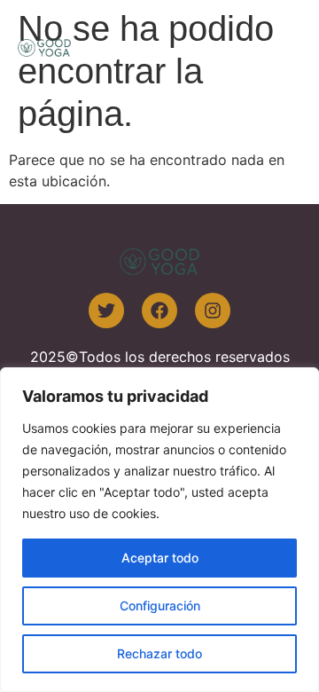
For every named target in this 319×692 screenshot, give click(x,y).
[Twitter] (106, 310)
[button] (281, 47)
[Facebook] (159, 310)
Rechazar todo (159, 653)
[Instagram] (212, 310)
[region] (159, 529)
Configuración (160, 605)
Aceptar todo (159, 557)
